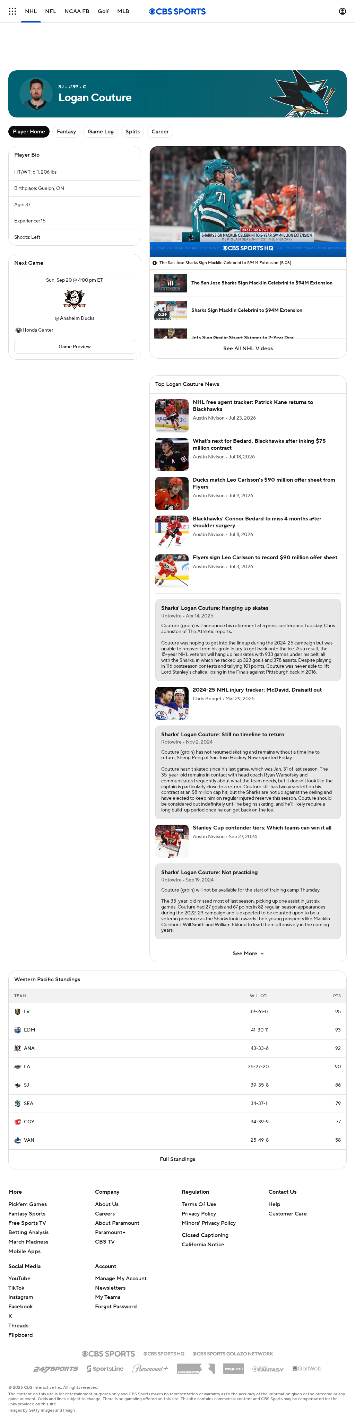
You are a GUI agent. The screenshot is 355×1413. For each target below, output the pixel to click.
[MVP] (233, 1366)
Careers (105, 1213)
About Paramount (117, 1223)
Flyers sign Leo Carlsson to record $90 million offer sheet (265, 557)
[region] (248, 201)
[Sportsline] (105, 1367)
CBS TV (105, 1241)
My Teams (107, 1297)
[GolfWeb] (307, 1369)
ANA (29, 1048)
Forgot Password (116, 1306)
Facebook (20, 1306)
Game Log (101, 131)
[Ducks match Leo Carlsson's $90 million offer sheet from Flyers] (172, 493)
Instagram (20, 1297)
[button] (12, 11)
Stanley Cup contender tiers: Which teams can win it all (262, 827)
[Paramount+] (150, 1367)
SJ (26, 1085)
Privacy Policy (199, 1213)
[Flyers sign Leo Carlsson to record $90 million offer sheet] (172, 571)
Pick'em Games (27, 1204)
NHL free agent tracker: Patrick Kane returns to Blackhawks (253, 405)
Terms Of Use (199, 1204)
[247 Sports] (55, 1367)
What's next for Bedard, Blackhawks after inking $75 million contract (259, 444)
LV (27, 1012)
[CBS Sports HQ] (164, 1353)
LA (27, 1067)
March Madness (28, 1241)
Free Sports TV (27, 1223)
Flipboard (20, 1335)
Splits (132, 131)
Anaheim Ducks (77, 318)
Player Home (29, 131)
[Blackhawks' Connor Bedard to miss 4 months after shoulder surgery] (172, 532)
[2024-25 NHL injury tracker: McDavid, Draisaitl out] (172, 703)
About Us (107, 1204)
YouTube (19, 1278)
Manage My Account (121, 1278)
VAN (29, 1140)
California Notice (203, 1244)
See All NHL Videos (248, 348)
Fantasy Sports (26, 1213)
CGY (29, 1122)
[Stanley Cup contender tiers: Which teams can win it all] (172, 841)
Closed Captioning (205, 1235)
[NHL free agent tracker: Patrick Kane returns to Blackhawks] (172, 415)
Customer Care (287, 1213)
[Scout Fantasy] (268, 1368)
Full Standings (177, 1159)
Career (160, 131)
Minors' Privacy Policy (209, 1223)
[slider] (248, 237)
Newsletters (110, 1287)
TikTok (16, 1287)
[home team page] (74, 299)
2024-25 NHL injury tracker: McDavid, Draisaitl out (257, 689)
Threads (18, 1325)
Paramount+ (110, 1232)
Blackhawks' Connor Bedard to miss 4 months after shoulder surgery (257, 522)
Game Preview (75, 347)
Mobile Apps (24, 1251)
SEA (28, 1103)
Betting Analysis (28, 1232)
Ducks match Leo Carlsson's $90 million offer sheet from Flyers (264, 483)
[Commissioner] (196, 1366)
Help (274, 1204)
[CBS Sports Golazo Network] (233, 1353)
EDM (29, 1030)
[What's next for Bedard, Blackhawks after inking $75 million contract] (172, 454)
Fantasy (66, 131)
